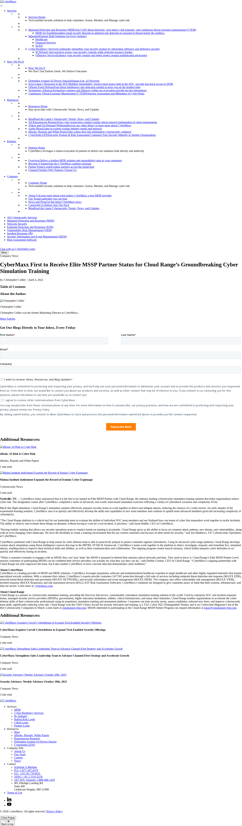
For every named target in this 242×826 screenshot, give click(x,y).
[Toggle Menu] (1, 5)
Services (11, 10)
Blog (17, 732)
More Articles (7, 318)
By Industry (20, 716)
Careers (18, 757)
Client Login (21, 722)
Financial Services (45, 42)
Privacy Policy (54, 811)
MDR (17, 709)
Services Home (36, 17)
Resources (13, 99)
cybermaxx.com (44, 585)
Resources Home (37, 106)
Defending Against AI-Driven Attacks (35, 741)
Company (12, 176)
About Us (19, 751)
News (17, 760)
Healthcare (41, 39)
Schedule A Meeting (25, 767)
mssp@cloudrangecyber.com (220, 607)
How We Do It (15, 61)
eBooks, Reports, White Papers (31, 735)
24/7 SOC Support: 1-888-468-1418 (34, 779)
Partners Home (36, 147)
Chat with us (7, 248)
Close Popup (8, 817)
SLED (39, 45)
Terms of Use (14, 792)
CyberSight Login (25, 248)
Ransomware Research (27, 738)
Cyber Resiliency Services (29, 712)
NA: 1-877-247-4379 (26, 770)
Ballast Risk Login (24, 719)
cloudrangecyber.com (74, 607)
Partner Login (22, 725)
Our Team (20, 754)
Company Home (37, 182)
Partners (11, 141)
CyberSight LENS (24, 744)
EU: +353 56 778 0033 (27, 773)
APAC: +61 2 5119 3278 (28, 776)
